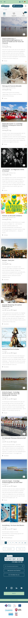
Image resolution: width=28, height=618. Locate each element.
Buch (14, 593)
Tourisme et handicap (19, 605)
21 (19, 542)
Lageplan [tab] (14, 15)
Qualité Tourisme (14, 605)
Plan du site (10, 598)
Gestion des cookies (14, 600)
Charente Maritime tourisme (9, 610)
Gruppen (14, 578)
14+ (16, 542)
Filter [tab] (23, 15)
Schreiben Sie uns (14, 575)
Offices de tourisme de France (8, 605)
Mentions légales (17, 598)
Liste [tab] (4, 15)
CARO (11, 614)
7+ (13, 542)
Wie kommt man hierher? (14, 570)
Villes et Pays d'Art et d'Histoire (16, 614)
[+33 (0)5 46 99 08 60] (1, 1)
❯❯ (25, 542)
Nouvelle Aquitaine (18, 610)
